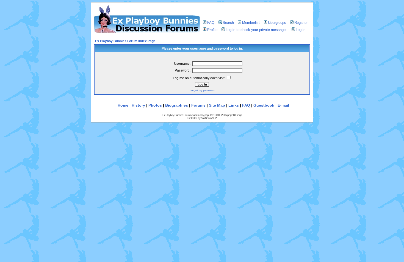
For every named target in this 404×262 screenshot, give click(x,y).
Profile (212, 30)
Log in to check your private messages (256, 30)
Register (301, 23)
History (138, 105)
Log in (300, 30)
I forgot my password (202, 90)
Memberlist (251, 23)
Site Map (217, 105)
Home (123, 105)
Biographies (176, 105)
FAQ (210, 23)
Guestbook (263, 105)
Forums (198, 105)
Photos (155, 105)
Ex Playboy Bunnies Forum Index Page (125, 41)
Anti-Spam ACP (209, 117)
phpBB (208, 114)
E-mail (283, 105)
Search (228, 23)
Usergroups (277, 23)
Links (233, 105)
